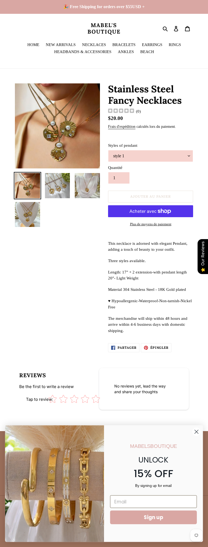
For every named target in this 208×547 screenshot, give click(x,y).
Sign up (153, 517)
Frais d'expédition (121, 127)
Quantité (115, 167)
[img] (121, 111)
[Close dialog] (196, 431)
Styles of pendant (122, 145)
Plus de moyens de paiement (150, 224)
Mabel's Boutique (104, 28)
